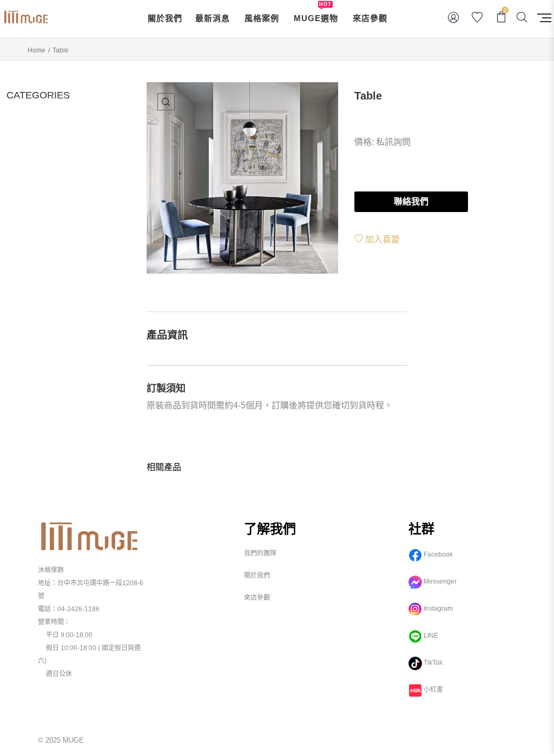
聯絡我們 (411, 201)
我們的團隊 (260, 553)
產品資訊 (167, 335)
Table (368, 96)
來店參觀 (257, 597)
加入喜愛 (381, 239)
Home (36, 50)
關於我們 (257, 575)
